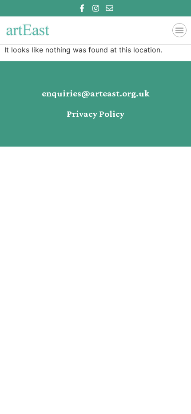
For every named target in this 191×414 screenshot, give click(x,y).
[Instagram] (95, 8)
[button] (179, 30)
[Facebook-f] (82, 8)
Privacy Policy (95, 114)
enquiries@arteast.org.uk (96, 93)
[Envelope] (109, 8)
